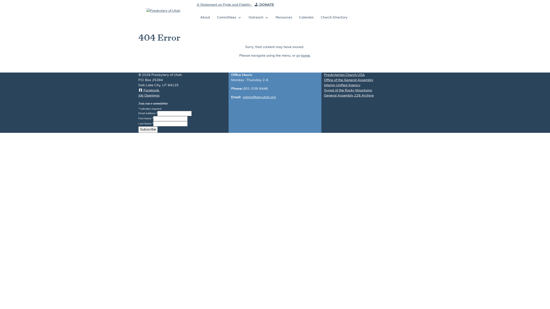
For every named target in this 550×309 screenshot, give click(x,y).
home (305, 56)
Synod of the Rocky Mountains (348, 90)
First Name (145, 118)
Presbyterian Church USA (344, 75)
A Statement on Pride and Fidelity (224, 5)
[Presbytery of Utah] (163, 11)
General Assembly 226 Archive (349, 95)
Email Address (147, 113)
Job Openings (149, 95)
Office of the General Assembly (348, 80)
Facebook (151, 90)
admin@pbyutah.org (259, 97)
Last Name (145, 124)
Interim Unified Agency (342, 85)
